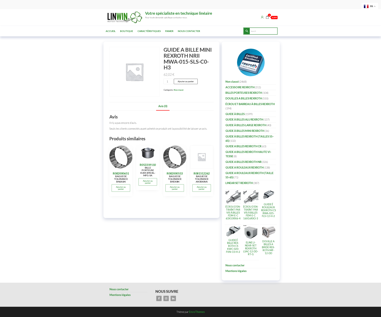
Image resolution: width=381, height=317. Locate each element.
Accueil (111, 31)
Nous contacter (189, 31)
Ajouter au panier (186, 81)
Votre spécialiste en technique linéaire (178, 13)
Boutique (126, 31)
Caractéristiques (149, 31)
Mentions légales (236, 271)
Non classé (179, 90)
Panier (169, 31)
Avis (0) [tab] (162, 106)
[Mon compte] (262, 17)
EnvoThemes (197, 311)
